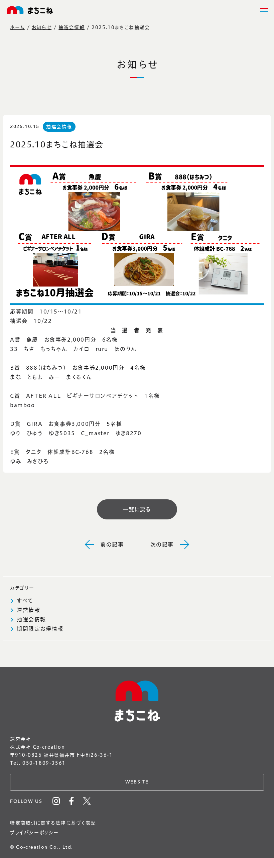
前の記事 (112, 544)
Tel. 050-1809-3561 (38, 763)
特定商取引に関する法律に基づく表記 (53, 823)
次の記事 (162, 544)
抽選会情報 (71, 27)
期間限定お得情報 (40, 628)
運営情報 (28, 610)
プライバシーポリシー (34, 833)
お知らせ (41, 27)
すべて (25, 600)
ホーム (17, 27)
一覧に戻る (137, 509)
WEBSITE (137, 782)
